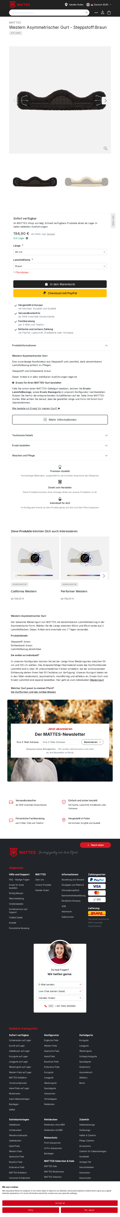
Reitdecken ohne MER (54, 1125)
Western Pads (50, 1046)
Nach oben (97, 845)
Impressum (67, 911)
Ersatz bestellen (21, 445)
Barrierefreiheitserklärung (73, 895)
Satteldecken (15, 1141)
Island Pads (49, 1056)
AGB (64, 906)
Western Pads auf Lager (20, 1072)
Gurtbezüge (84, 1130)
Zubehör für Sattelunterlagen (92, 1151)
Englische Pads (51, 1040)
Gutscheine (84, 1173)
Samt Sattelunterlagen (19, 1099)
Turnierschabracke (18, 1083)
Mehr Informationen (62, 419)
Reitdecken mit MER (53, 1130)
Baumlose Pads (51, 1062)
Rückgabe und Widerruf (73, 885)
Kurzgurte (48, 1072)
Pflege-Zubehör (86, 1141)
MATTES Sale (50, 1166)
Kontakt (12, 923)
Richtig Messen (16, 893)
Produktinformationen (24, 345)
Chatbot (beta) (16, 917)
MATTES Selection (53, 1177)
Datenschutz (68, 917)
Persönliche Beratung (19, 928)
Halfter (12, 1110)
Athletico (83, 1077)
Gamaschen (49, 1093)
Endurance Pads (52, 1067)
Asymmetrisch (85, 1072)
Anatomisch (84, 1067)
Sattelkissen (14, 1125)
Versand (51, 234)
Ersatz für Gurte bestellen (16, 886)
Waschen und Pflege (23, 455)
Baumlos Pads (15, 1162)
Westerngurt (97, 679)
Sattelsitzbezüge (87, 1125)
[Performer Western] (85, 558)
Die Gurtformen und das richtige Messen (33, 691)
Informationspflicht (70, 890)
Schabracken (15, 1130)
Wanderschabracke (18, 1135)
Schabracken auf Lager (20, 1040)
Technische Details (22, 435)
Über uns (39, 879)
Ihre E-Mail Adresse (28, 741)
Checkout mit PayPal (62, 293)
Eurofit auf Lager (17, 1046)
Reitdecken (49, 1104)
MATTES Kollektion (18, 1077)
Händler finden (42, 890)
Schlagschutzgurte (88, 1056)
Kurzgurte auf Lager (18, 1056)
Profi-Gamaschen (52, 1143)
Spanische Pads (51, 1051)
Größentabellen (16, 904)
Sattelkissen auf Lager (19, 1051)
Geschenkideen (86, 1167)
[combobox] (49, 13)
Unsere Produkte (43, 885)
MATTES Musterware (54, 1172)
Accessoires (85, 1146)
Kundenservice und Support (18, 910)
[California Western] (35, 558)
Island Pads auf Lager (19, 1088)
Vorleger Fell (85, 1162)
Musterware (14, 1093)
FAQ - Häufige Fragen (19, 879)
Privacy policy (112, 1185)
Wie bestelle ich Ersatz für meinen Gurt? (35, 408)
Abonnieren (91, 741)
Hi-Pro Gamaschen (53, 1148)
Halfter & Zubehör (87, 1135)
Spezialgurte (50, 1088)
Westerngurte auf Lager (20, 1067)
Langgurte (49, 1077)
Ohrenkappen (50, 1099)
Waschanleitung (16, 898)
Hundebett (84, 1156)
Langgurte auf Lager (18, 1062)
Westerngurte (50, 1083)
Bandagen (14, 1104)
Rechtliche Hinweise (71, 901)
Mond (82, 1083)
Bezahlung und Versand (73, 879)
